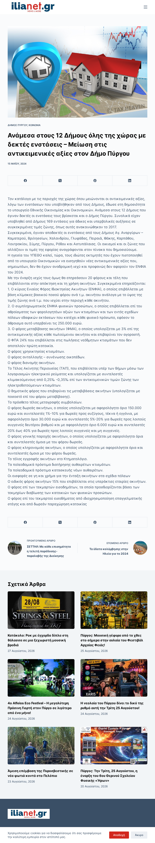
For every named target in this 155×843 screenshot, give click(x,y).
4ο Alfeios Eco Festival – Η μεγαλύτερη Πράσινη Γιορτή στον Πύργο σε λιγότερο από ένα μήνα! (40, 708)
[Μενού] (145, 7)
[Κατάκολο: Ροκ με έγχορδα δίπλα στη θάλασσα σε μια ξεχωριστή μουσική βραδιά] (41, 610)
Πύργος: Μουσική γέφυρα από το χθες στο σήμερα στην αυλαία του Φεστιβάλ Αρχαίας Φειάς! (112, 640)
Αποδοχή (119, 835)
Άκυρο (139, 835)
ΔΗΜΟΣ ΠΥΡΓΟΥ (17, 125)
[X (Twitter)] (60, 181)
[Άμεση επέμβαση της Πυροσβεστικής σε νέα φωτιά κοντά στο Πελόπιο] (41, 745)
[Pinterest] (95, 181)
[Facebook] (25, 181)
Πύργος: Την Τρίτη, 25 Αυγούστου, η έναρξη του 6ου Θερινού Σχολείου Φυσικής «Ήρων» (109, 776)
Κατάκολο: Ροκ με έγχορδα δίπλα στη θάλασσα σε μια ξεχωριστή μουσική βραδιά (38, 640)
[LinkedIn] (129, 181)
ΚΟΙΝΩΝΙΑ (35, 125)
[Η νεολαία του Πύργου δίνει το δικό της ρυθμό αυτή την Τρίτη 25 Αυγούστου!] (114, 678)
